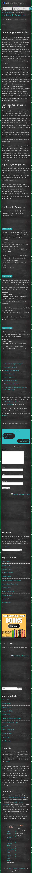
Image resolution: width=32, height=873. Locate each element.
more (7, 546)
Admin (4, 24)
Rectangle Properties (10, 367)
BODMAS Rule (6, 576)
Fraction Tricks (6, 587)
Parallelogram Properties (11, 370)
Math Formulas (6, 602)
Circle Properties (9, 377)
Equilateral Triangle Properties (13, 363)
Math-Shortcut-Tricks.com (17, 797)
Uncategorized (23, 423)
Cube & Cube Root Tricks (10, 584)
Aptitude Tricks (6, 569)
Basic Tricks (5, 561)
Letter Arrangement (8, 591)
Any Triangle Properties (13, 15)
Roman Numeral (7, 595)
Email (4, 474)
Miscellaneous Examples (11, 384)
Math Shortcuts (8, 12)
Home (3, 12)
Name (4, 467)
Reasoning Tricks (7, 572)
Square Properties (9, 374)
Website (4, 481)
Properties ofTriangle (10, 380)
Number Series (6, 565)
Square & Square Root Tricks (11, 580)
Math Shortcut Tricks (11, 402)
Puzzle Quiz (5, 599)
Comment (5, 450)
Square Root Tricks (9, 858)
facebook (10, 404)
